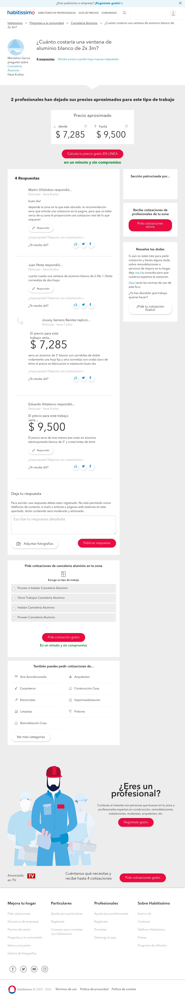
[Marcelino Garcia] (16, 47)
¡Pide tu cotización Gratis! (150, 308)
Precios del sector (19, 929)
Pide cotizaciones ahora (150, 225)
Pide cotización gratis (63, 637)
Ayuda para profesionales (111, 913)
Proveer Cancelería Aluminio (36, 617)
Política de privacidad (94, 989)
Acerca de (144, 913)
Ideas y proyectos (19, 945)
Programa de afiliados (152, 945)
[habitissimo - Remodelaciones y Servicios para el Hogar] (22, 12)
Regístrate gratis (136, 822)
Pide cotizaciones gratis (142, 877)
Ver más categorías (31, 737)
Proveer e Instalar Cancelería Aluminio (43, 588)
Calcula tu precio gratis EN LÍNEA (92, 154)
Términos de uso (66, 989)
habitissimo (15, 23)
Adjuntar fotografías (38, 543)
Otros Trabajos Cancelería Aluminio (41, 598)
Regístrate (57, 921)
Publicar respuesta (96, 543)
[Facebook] (13, 970)
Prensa (142, 937)
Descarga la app (105, 937)
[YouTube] (34, 970)
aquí (138, 272)
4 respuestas (45, 59)
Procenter (100, 929)
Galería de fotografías (22, 953)
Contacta (144, 921)
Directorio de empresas (23, 921)
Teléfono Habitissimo (151, 929)
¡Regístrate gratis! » (109, 3)
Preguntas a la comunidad (47, 23)
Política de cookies (124, 989)
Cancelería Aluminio (84, 23)
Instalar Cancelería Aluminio (36, 607)
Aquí (132, 283)
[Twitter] (23, 970)
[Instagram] (45, 970)
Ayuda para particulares (67, 913)
